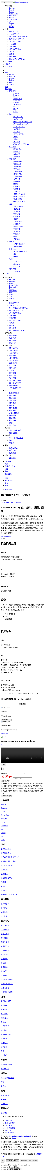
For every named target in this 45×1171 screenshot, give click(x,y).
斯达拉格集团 (18, 206)
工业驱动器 (17, 177)
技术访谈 (16, 266)
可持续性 (16, 229)
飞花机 (11, 52)
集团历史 (16, 231)
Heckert (11, 17)
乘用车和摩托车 (19, 196)
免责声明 (8, 1125)
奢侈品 (15, 184)
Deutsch (12, 76)
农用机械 (16, 191)
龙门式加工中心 (15, 42)
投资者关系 (17, 246)
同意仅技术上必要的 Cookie (29, 1160)
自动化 (11, 54)
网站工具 (8, 1130)
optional (3, 1167)
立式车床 (12, 44)
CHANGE (9, 1160)
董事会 (15, 219)
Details (16, 1160)
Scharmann (13, 19)
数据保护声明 (10, 1123)
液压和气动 (17, 174)
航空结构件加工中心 (16, 39)
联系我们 (8, 66)
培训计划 (16, 157)
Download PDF (6, 719)
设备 (6, 469)
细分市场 (12, 159)
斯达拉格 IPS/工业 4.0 (17, 59)
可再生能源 (17, 172)
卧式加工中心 (14, 32)
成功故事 (16, 154)
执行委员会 (17, 221)
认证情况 (16, 239)
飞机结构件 (17, 164)
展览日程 (16, 264)
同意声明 (6, 781)
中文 (6, 72)
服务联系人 (17, 149)
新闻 (11, 259)
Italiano (11, 80)
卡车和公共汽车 (19, 201)
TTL (10, 25)
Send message (6, 796)
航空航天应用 (10, 466)
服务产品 (16, 152)
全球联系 (16, 271)
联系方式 (12, 269)
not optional (5, 1165)
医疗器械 (16, 187)
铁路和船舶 (17, 199)
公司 (11, 204)
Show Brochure (6, 536)
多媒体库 (16, 209)
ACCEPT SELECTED (14, 1169)
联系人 (15, 256)
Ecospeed (12, 15)
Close (3, 764)
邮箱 (2, 769)
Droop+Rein (13, 14)
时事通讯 (16, 216)
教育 (15, 254)
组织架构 (16, 224)
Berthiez (12, 8)
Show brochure (6, 745)
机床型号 (8, 474)
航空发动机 (17, 162)
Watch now (4, 733)
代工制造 (16, 179)
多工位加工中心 (15, 49)
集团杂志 (16, 211)
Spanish (11, 84)
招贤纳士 (8, 64)
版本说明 (8, 1120)
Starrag (11, 23)
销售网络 (16, 234)
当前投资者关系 (19, 244)
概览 (6, 464)
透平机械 (16, 169)
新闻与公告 (17, 261)
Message (4, 773)
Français (12, 78)
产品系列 (12, 91)
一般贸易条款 (10, 1128)
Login (7, 273)
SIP (10, 21)
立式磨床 (12, 47)
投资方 (11, 241)
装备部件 (16, 182)
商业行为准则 (18, 226)
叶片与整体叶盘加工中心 (18, 37)
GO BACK (9, 461)
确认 (3, 1160)
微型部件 (16, 189)
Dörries (11, 12)
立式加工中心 (14, 34)
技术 (11, 114)
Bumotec (12, 10)
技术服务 (12, 57)
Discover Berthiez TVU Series (11, 502)
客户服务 (8, 62)
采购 (15, 236)
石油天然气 (17, 167)
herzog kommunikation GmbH (20, 1136)
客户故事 (16, 214)
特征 (6, 471)
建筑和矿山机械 (19, 194)
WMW (11, 27)
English (11, 74)
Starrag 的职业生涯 (20, 251)
